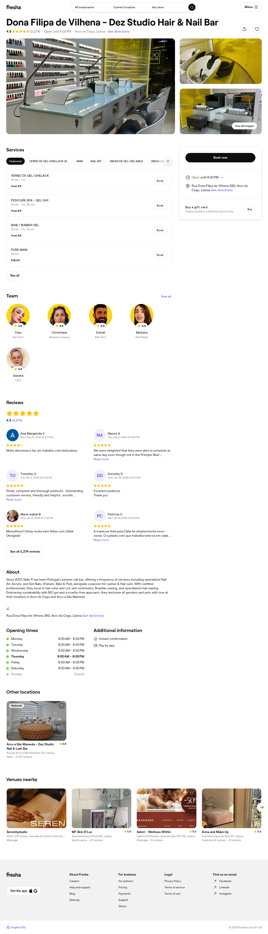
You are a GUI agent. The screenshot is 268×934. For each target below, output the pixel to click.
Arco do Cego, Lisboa (90, 31)
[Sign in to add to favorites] (257, 29)
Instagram (225, 893)
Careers (74, 881)
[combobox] (91, 7)
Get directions (118, 31)
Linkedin (224, 887)
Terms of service (174, 887)
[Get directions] (88, 608)
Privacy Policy (172, 881)
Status (122, 906)
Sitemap (74, 899)
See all (166, 296)
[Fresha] (13, 7)
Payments (125, 893)
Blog (72, 893)
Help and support (79, 887)
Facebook (225, 881)
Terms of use (172, 893)
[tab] (15, 161)
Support (123, 899)
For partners (126, 881)
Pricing (123, 887)
